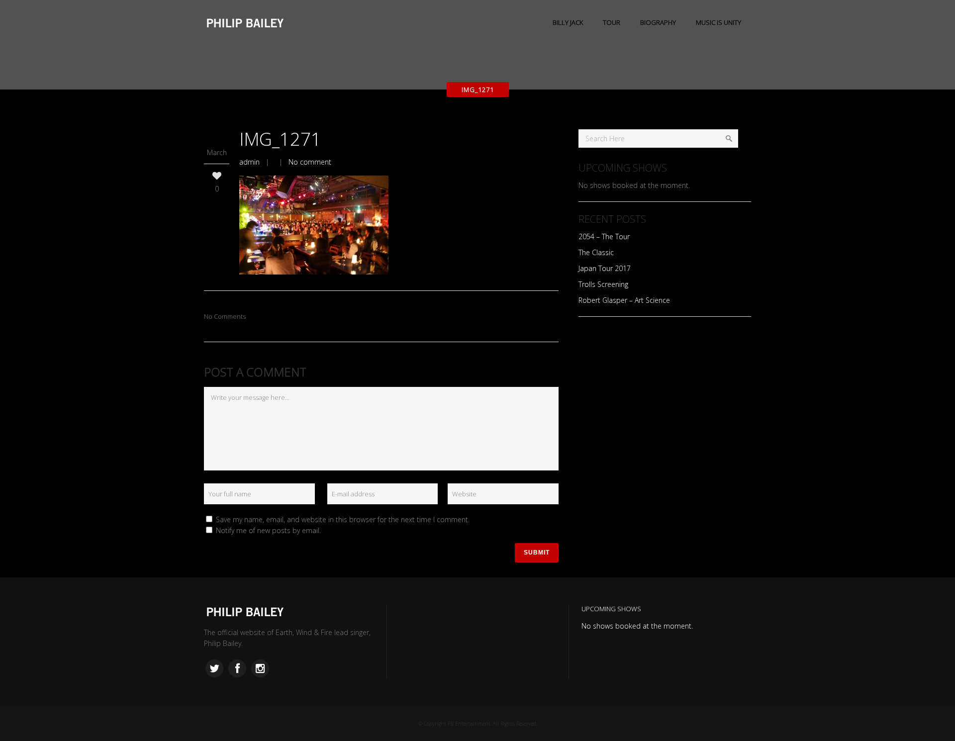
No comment (309, 162)
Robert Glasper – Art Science (624, 300)
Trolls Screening (603, 284)
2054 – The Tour (604, 236)
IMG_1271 (280, 139)
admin (249, 162)
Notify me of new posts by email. (268, 530)
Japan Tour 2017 (604, 268)
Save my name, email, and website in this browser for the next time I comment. (343, 519)
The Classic (596, 252)
